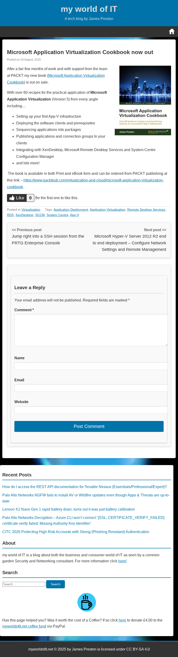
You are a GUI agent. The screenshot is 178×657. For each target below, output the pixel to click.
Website (21, 402)
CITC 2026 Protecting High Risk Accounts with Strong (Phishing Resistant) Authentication (75, 532)
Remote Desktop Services (146, 209)
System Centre (57, 215)
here (122, 620)
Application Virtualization (107, 209)
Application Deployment (71, 209)
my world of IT (89, 9)
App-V (74, 215)
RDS (10, 215)
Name (19, 358)
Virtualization (31, 209)
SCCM (40, 215)
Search (55, 584)
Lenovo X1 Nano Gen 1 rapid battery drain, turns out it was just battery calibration (68, 509)
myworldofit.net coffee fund (24, 626)
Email (19, 380)
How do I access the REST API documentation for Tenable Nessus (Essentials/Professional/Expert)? (84, 487)
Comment (24, 310)
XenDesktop (24, 215)
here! (122, 561)
